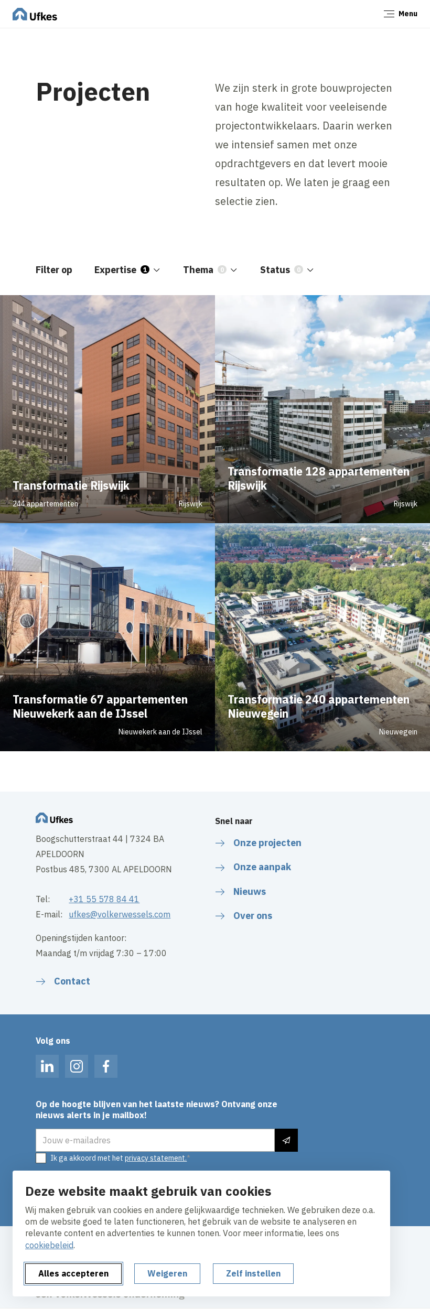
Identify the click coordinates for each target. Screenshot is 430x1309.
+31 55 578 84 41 (104, 899)
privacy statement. (156, 1158)
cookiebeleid (49, 1245)
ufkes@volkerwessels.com (119, 914)
